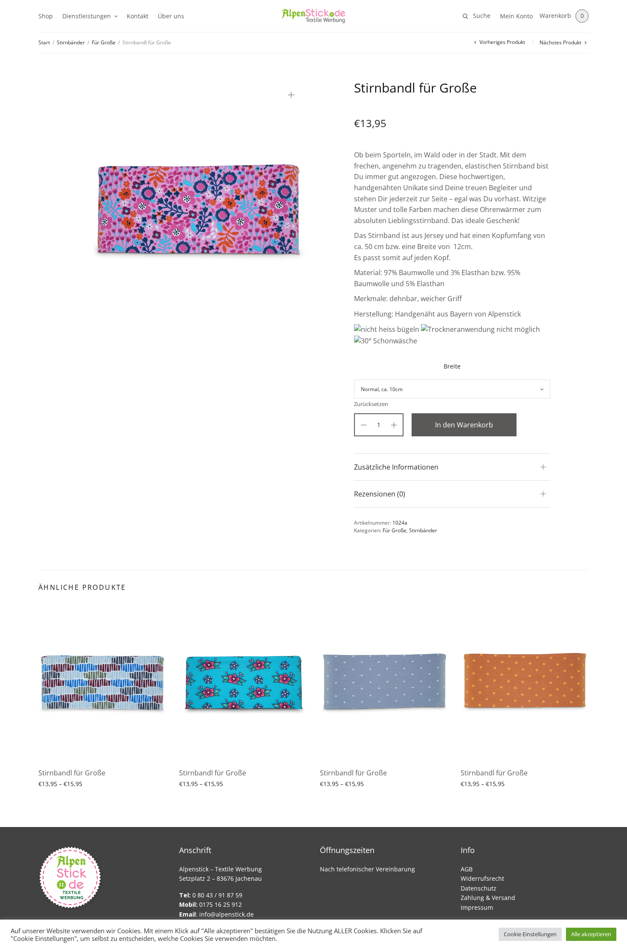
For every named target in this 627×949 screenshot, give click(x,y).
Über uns (171, 16)
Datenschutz (478, 888)
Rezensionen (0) (379, 494)
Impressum (477, 907)
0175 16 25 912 (210, 904)
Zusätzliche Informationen (396, 467)
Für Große (104, 42)
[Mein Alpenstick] (313, 16)
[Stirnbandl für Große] (102, 682)
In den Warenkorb (464, 425)
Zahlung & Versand (488, 898)
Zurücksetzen (371, 404)
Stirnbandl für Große (71, 773)
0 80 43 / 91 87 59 (210, 895)
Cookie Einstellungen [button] (530, 934)
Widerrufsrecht (482, 878)
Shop (45, 16)
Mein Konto (516, 16)
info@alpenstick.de (226, 914)
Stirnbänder (71, 42)
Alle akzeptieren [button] (591, 934)
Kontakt (137, 16)
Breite (452, 366)
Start (44, 42)
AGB (467, 869)
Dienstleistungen (86, 16)
